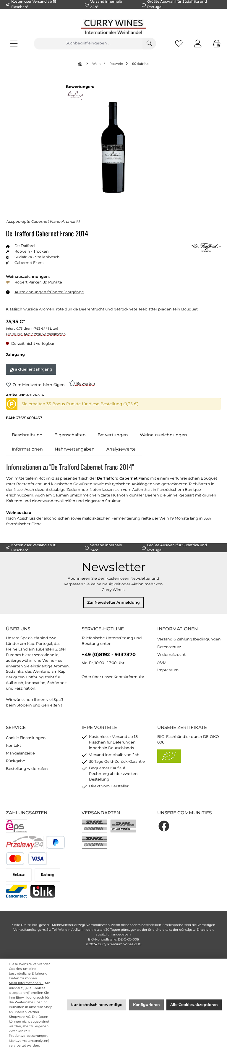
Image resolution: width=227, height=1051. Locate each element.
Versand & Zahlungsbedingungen (189, 639)
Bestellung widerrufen (27, 768)
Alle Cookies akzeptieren (194, 1004)
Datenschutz (169, 647)
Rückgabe (15, 761)
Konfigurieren (146, 1004)
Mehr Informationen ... (26, 983)
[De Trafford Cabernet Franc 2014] (113, 148)
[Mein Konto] (198, 43)
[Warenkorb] (215, 43)
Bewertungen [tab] (113, 435)
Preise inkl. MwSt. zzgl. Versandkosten (36, 334)
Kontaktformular (129, 677)
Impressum (168, 670)
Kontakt (13, 745)
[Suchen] (149, 43)
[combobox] (88, 43)
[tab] (27, 435)
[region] (113, 148)
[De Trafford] (206, 248)
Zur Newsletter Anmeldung (113, 602)
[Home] (80, 63)
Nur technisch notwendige (96, 1004)
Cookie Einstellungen (26, 738)
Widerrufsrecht (171, 654)
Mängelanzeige (20, 753)
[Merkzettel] (179, 43)
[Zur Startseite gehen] (113, 26)
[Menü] (14, 43)
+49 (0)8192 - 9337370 (109, 654)
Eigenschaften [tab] (70, 435)
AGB (161, 662)
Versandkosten (98, 925)
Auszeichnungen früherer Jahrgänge (49, 292)
